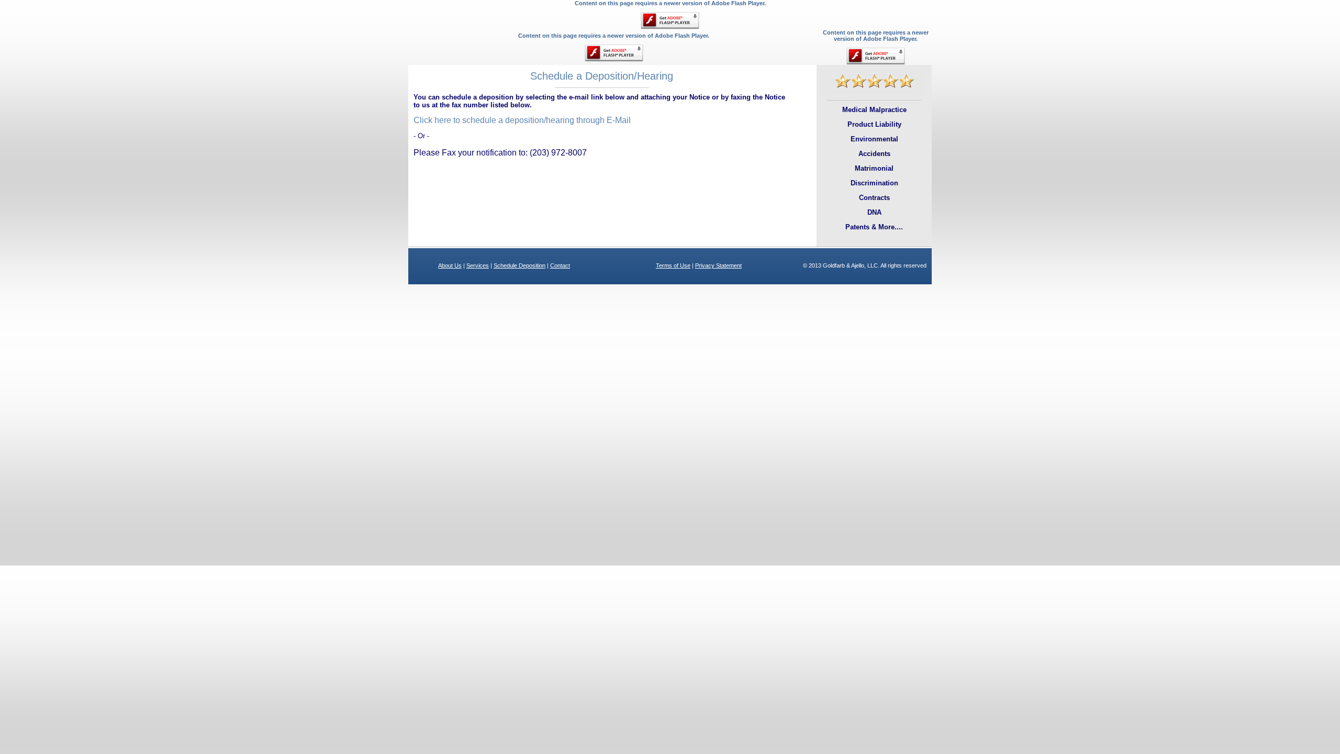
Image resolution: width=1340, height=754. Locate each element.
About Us (450, 265)
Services (477, 265)
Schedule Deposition (519, 265)
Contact (560, 265)
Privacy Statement (718, 265)
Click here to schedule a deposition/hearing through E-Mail (522, 120)
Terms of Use (673, 265)
